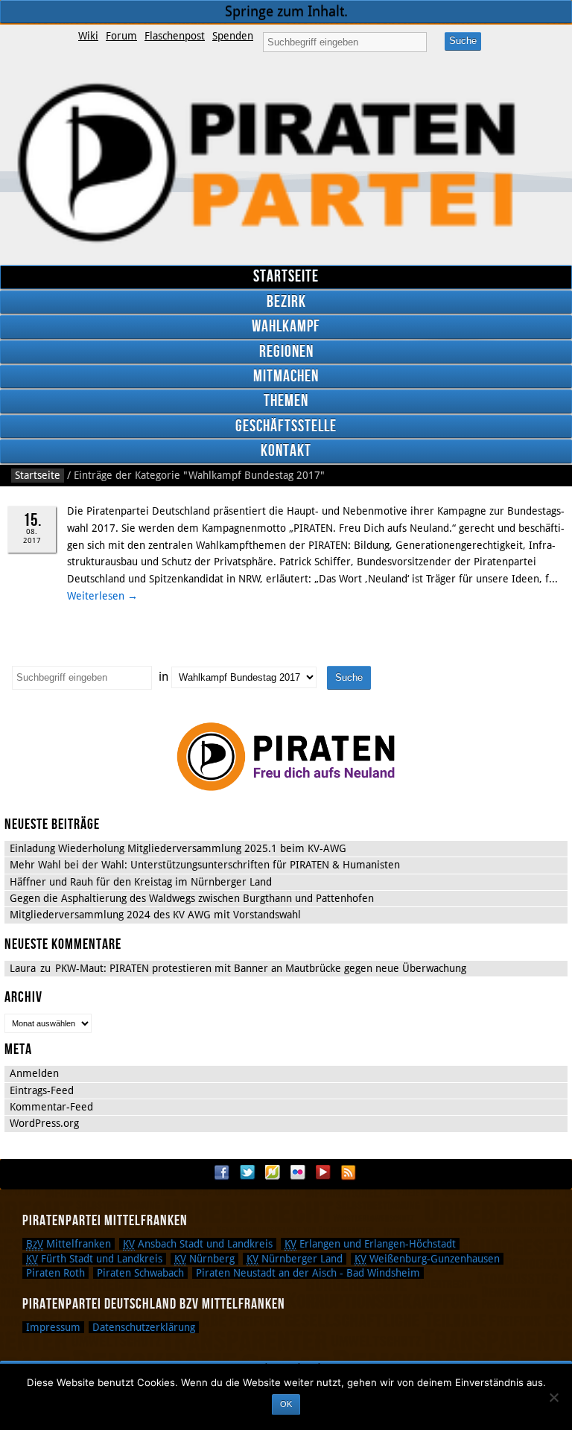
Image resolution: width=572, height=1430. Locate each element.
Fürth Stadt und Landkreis (94, 1259)
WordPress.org (44, 1123)
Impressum (53, 1327)
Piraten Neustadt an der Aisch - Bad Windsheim (308, 1273)
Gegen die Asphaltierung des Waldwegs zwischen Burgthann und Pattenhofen (192, 898)
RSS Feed (348, 1172)
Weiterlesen (102, 596)
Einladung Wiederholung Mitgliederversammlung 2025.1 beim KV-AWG (178, 848)
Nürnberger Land (295, 1259)
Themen (286, 401)
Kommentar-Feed (51, 1107)
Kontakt (286, 451)
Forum (121, 36)
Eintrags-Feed (42, 1090)
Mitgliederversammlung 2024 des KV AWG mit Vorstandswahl (155, 915)
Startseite (286, 276)
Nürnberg (204, 1259)
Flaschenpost (174, 36)
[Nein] (553, 1397)
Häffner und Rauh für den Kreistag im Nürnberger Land (141, 882)
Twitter (247, 1172)
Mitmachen (286, 376)
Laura (23, 968)
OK (286, 1403)
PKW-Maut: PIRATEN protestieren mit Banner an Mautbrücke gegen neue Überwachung (260, 968)
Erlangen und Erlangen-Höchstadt (370, 1244)
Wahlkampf (286, 326)
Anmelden (34, 1073)
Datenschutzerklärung (143, 1327)
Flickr (298, 1172)
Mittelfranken (68, 1244)
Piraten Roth (55, 1273)
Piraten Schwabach (140, 1273)
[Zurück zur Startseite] (286, 163)
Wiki (88, 36)
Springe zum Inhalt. (286, 11)
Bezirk (286, 302)
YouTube (323, 1172)
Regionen (286, 352)
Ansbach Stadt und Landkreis (198, 1244)
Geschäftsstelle (286, 426)
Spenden (232, 36)
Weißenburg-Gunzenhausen (427, 1259)
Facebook (222, 1172)
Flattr (273, 1172)
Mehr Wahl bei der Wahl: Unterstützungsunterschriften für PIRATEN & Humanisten (205, 865)
